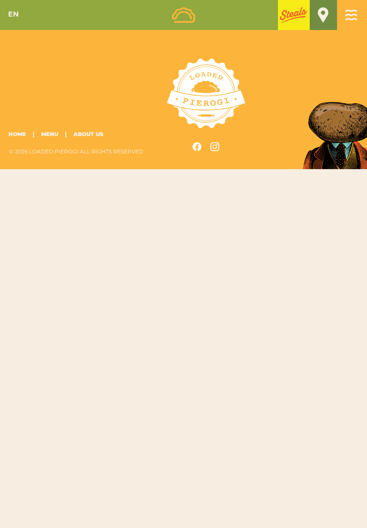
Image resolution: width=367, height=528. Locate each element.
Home (17, 134)
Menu (49, 134)
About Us (88, 134)
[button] (294, 14)
